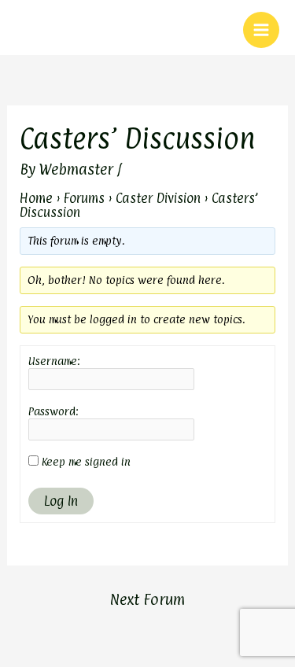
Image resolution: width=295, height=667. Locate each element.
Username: (54, 360)
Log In (61, 501)
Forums (84, 198)
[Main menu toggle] (261, 30)
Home (36, 198)
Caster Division (158, 198)
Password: (53, 411)
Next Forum (147, 599)
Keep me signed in (86, 461)
